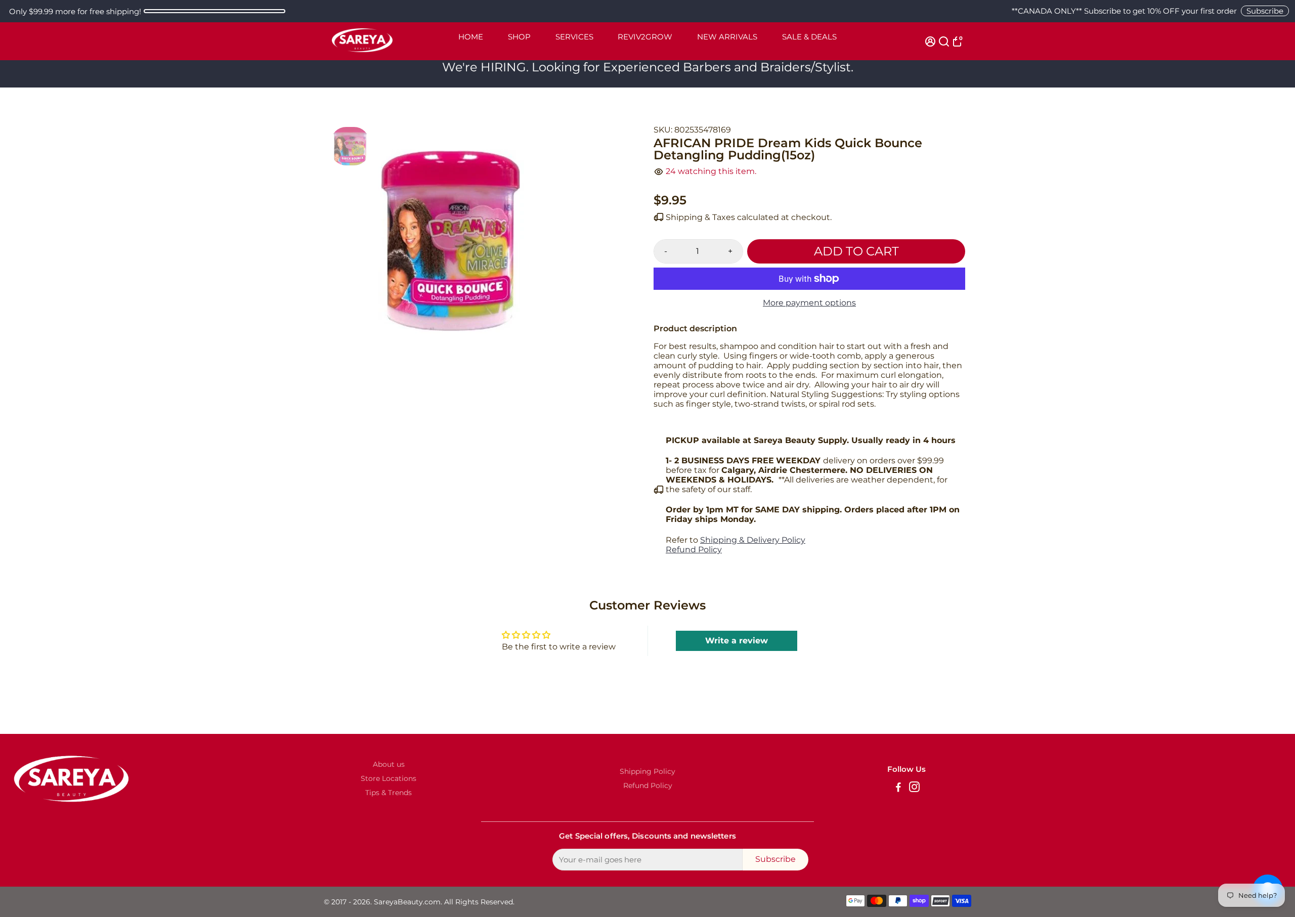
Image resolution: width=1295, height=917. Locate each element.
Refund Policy (694, 549)
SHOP (519, 36)
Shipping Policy (647, 771)
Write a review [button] (736, 640)
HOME (470, 36)
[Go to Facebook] (898, 788)
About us (389, 764)
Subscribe (1264, 11)
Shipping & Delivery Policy (752, 540)
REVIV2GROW (645, 36)
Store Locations (388, 778)
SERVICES (574, 36)
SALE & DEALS (809, 36)
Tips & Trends (388, 793)
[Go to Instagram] (914, 788)
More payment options (809, 303)
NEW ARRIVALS (727, 36)
